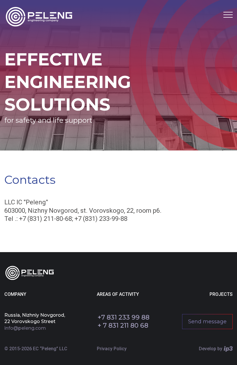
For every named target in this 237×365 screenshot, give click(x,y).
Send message (207, 321)
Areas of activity (118, 294)
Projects (221, 294)
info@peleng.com (25, 328)
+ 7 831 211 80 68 (123, 325)
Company (15, 294)
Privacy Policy (112, 348)
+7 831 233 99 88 (123, 317)
